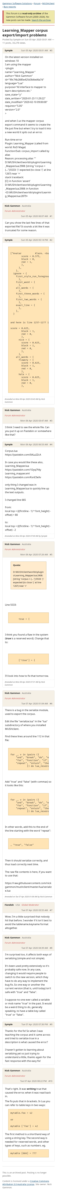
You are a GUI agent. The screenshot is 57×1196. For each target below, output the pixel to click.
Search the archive (41, 20)
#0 (51, 50)
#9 (51, 1024)
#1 (51, 216)
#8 (51, 947)
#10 (50, 1081)
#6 (51, 703)
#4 (51, 444)
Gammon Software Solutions (17, 3)
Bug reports (10, 6)
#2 (51, 239)
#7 (51, 910)
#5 (51, 554)
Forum (37, 3)
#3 (51, 420)
